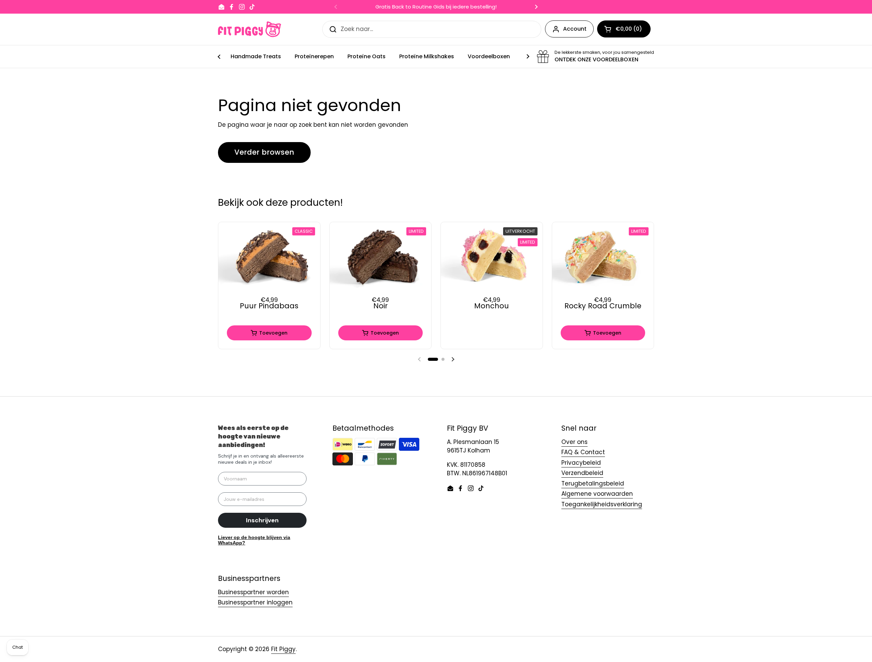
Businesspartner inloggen (255, 602)
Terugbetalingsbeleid (592, 483)
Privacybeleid (581, 463)
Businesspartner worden (253, 592)
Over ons (574, 442)
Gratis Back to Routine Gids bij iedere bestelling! (436, 7)
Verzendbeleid (582, 473)
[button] (433, 359)
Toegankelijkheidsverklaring (601, 504)
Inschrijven (262, 520)
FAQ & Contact (583, 452)
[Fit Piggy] (249, 29)
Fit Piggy (283, 649)
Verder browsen (264, 152)
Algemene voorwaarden (597, 494)
